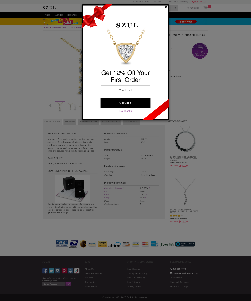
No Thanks (125, 111)
